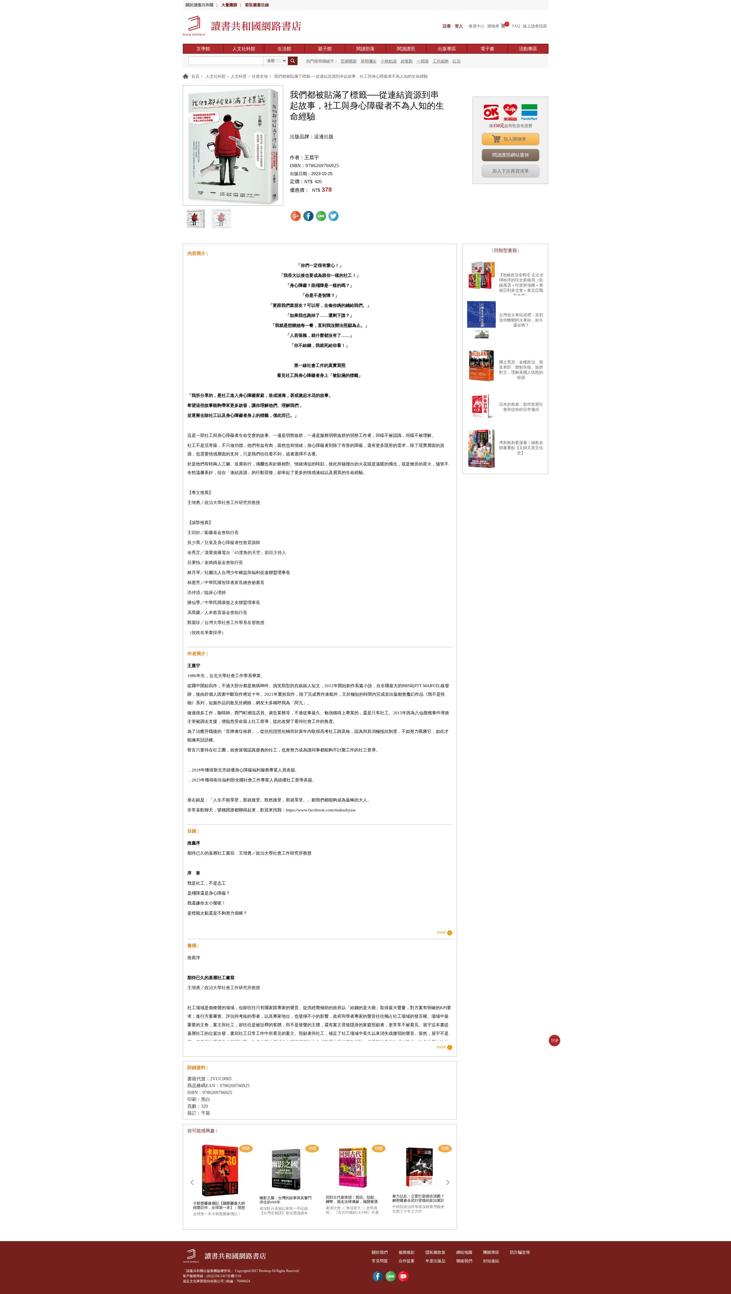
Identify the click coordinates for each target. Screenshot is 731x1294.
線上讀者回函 (535, 26)
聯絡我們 (464, 1261)
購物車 (493, 26)
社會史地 (260, 76)
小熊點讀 (389, 61)
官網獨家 (349, 61)
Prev (191, 1182)
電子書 (487, 48)
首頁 (195, 76)
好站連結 (491, 1261)
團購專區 (491, 1252)
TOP (555, 1041)
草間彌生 (369, 61)
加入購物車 (514, 139)
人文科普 (239, 76)
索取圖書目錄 (257, 5)
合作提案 (407, 1261)
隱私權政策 (435, 1252)
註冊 (447, 26)
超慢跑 (407, 61)
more (441, 932)
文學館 (203, 48)
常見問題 (380, 1261)
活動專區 (528, 48)
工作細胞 (441, 61)
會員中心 (477, 26)
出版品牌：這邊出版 (312, 136)
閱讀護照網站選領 (510, 155)
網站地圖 (464, 1252)
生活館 (284, 48)
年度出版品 (435, 1261)
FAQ (516, 26)
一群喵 (423, 61)
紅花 (457, 61)
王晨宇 (311, 157)
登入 (459, 26)
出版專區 (447, 48)
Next (447, 1182)
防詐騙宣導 (520, 1252)
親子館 (325, 48)
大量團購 (229, 5)
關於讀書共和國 (200, 5)
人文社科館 (243, 48)
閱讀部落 (365, 48)
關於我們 (380, 1252)
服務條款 (407, 1252)
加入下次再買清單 (510, 171)
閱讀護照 (406, 48)
